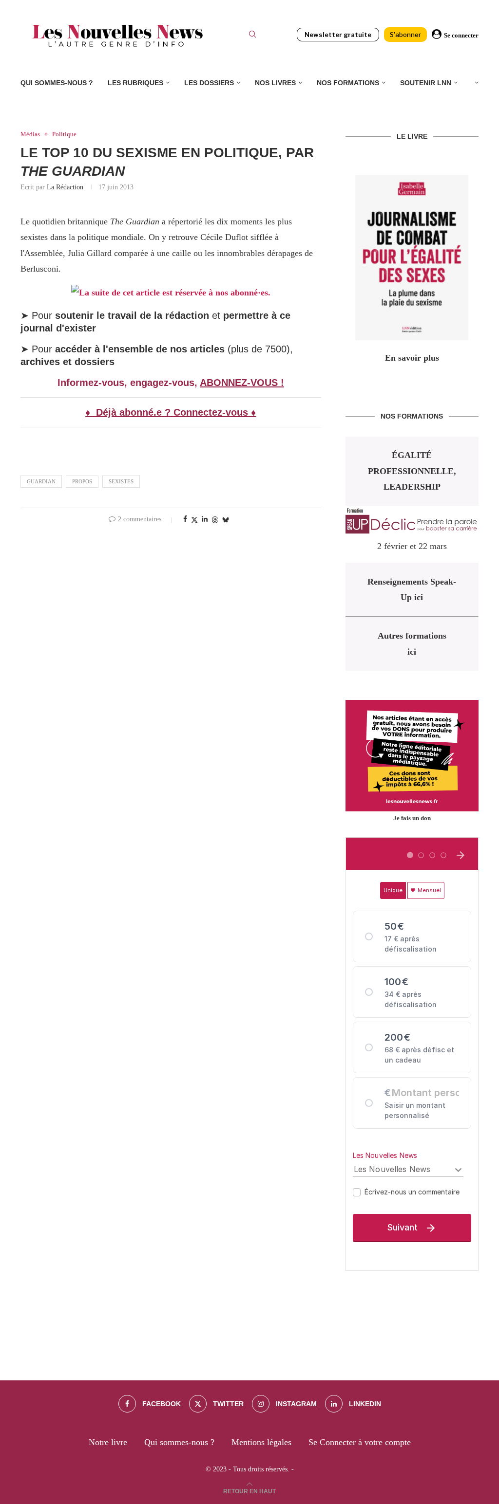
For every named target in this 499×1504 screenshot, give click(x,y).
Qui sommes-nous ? (56, 83)
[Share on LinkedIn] (205, 519)
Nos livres (275, 83)
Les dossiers (209, 83)
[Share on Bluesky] (225, 519)
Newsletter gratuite (338, 34)
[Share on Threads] (214, 519)
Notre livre (108, 1442)
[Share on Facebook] (185, 519)
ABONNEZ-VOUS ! (242, 382)
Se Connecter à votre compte (359, 1442)
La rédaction (65, 187)
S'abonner (405, 34)
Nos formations (348, 83)
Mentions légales (261, 1442)
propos (82, 481)
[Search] (252, 35)
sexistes (121, 481)
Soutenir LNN (425, 83)
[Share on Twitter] (194, 519)
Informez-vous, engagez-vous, (129, 382)
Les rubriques (135, 83)
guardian (41, 481)
